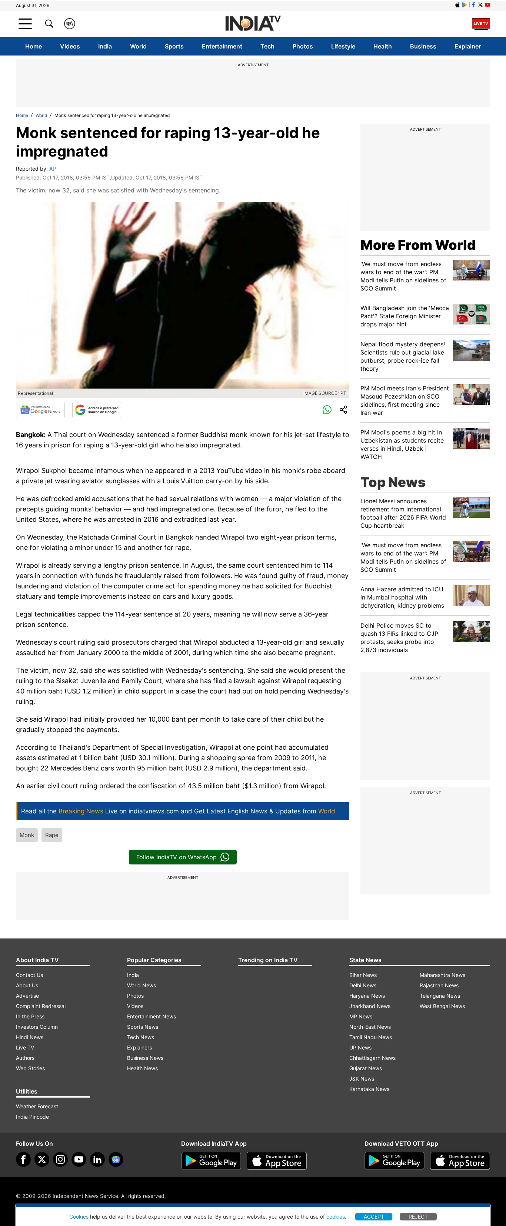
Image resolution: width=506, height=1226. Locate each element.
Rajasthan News (439, 985)
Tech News (140, 1037)
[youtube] (78, 1159)
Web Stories (30, 1068)
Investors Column (37, 1027)
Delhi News (362, 985)
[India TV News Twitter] (480, 4)
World (138, 46)
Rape (52, 835)
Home (33, 46)
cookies (335, 1216)
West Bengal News (442, 1006)
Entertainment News (151, 1016)
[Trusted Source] (96, 410)
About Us (27, 985)
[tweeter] (41, 1159)
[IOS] (457, 4)
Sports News (142, 1027)
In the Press (30, 1016)
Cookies (79, 1216)
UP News (360, 1047)
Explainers (139, 1047)
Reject (418, 1216)
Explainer (468, 46)
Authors (25, 1058)
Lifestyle (343, 46)
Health (382, 46)
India (105, 46)
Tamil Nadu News (370, 1037)
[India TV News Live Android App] (211, 1161)
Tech (267, 46)
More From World (418, 245)
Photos (303, 46)
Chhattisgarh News (372, 1058)
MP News (360, 1016)
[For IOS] (460, 1161)
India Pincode (32, 1117)
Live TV (25, 1047)
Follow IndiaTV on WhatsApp (176, 857)
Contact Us (29, 975)
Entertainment (222, 46)
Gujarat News (365, 1068)
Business (423, 46)
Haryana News (367, 995)
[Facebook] (23, 1159)
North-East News (370, 1027)
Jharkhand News (369, 1006)
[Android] (464, 4)
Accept (374, 1216)
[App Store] (277, 1161)
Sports (174, 46)
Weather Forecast (37, 1106)
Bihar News (363, 975)
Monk (27, 835)
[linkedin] (97, 1159)
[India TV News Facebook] (473, 4)
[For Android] (394, 1161)
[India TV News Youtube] (487, 4)
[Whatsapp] (327, 410)
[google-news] (116, 1159)
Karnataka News (369, 1089)
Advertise (27, 995)
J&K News (361, 1078)
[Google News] (40, 410)
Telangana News (440, 995)
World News (141, 985)
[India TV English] (253, 24)
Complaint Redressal (41, 1006)
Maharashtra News (442, 975)
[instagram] (60, 1159)
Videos (70, 46)
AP (52, 168)
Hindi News (29, 1037)
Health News (142, 1068)
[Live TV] (481, 23)
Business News (145, 1058)
